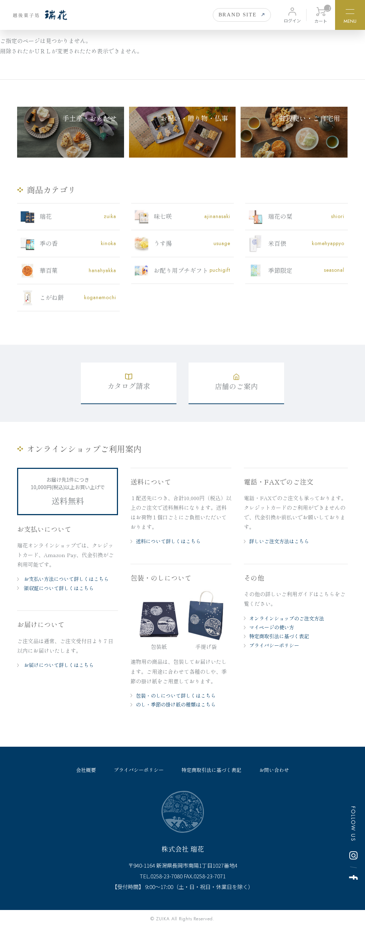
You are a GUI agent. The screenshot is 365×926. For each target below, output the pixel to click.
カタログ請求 (128, 386)
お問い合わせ (274, 769)
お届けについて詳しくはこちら (58, 664)
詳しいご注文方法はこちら (279, 541)
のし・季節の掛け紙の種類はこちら (176, 704)
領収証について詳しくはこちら (58, 588)
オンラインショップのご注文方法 (286, 618)
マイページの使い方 (271, 627)
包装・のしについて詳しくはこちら (176, 695)
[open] (350, 12)
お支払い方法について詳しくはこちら (65, 578)
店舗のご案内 (236, 386)
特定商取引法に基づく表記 (279, 636)
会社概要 (86, 769)
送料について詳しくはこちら (168, 541)
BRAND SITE (238, 14)
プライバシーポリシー (274, 645)
